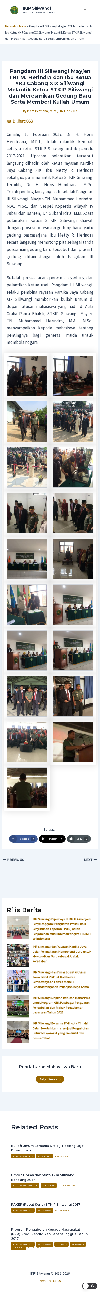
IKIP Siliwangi (37, 8)
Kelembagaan (44, 1210)
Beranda (11, 26)
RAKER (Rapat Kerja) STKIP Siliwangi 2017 (45, 1204)
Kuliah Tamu (44, 1156)
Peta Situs (54, 1281)
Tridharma (18, 1247)
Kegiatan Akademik (23, 1156)
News (22, 26)
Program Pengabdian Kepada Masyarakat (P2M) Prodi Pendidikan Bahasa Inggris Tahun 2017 (49, 1234)
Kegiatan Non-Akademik (25, 1185)
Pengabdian (49, 1185)
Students (61, 1244)
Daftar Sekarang (50, 1079)
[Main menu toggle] (85, 10)
